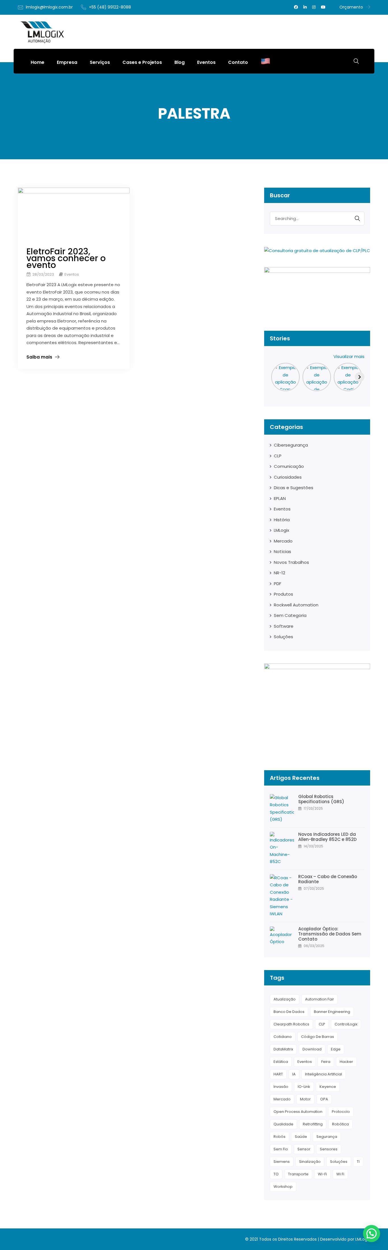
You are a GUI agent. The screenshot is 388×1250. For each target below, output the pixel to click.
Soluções (283, 637)
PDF (277, 584)
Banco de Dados (289, 1011)
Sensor (303, 1149)
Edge (336, 1049)
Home (37, 62)
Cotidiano (283, 1036)
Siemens (282, 1161)
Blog (179, 62)
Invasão (281, 1086)
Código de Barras (317, 1036)
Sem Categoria (290, 615)
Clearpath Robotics (291, 1024)
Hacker (346, 1061)
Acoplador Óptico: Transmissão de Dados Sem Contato (329, 934)
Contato (238, 62)
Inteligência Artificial (323, 1074)
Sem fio (281, 1149)
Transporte (298, 1174)
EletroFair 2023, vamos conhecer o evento (66, 258)
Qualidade (283, 1124)
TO (276, 1174)
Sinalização (310, 1161)
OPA (324, 1099)
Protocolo (341, 1111)
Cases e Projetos (142, 62)
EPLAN (280, 498)
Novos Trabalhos (291, 562)
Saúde (301, 1136)
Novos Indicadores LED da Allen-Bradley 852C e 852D (327, 837)
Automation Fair (319, 999)
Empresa (67, 62)
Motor (305, 1099)
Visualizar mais (348, 356)
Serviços (100, 62)
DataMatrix (283, 1049)
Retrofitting (313, 1124)
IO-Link (304, 1086)
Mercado (283, 541)
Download (312, 1049)
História (282, 520)
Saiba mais (39, 357)
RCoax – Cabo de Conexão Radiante (327, 879)
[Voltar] (274, 377)
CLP (277, 456)
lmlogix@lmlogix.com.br (49, 7)
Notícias (282, 551)
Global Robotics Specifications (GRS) (321, 799)
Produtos (283, 594)
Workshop (283, 1186)
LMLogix (281, 530)
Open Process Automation (298, 1111)
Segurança (326, 1136)
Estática (281, 1061)
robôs (279, 1136)
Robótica (340, 1124)
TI (358, 1161)
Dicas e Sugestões (293, 488)
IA (294, 1074)
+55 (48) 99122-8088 (110, 7)
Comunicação (289, 466)
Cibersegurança (291, 445)
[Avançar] (359, 377)
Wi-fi (322, 1174)
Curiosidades (288, 477)
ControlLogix (346, 1024)
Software (283, 626)
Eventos (206, 62)
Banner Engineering (332, 1011)
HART (278, 1074)
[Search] (357, 218)
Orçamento (351, 7)
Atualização (285, 999)
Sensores (328, 1149)
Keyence (328, 1086)
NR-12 (279, 573)
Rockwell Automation (296, 605)
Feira (325, 1061)
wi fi (340, 1174)
